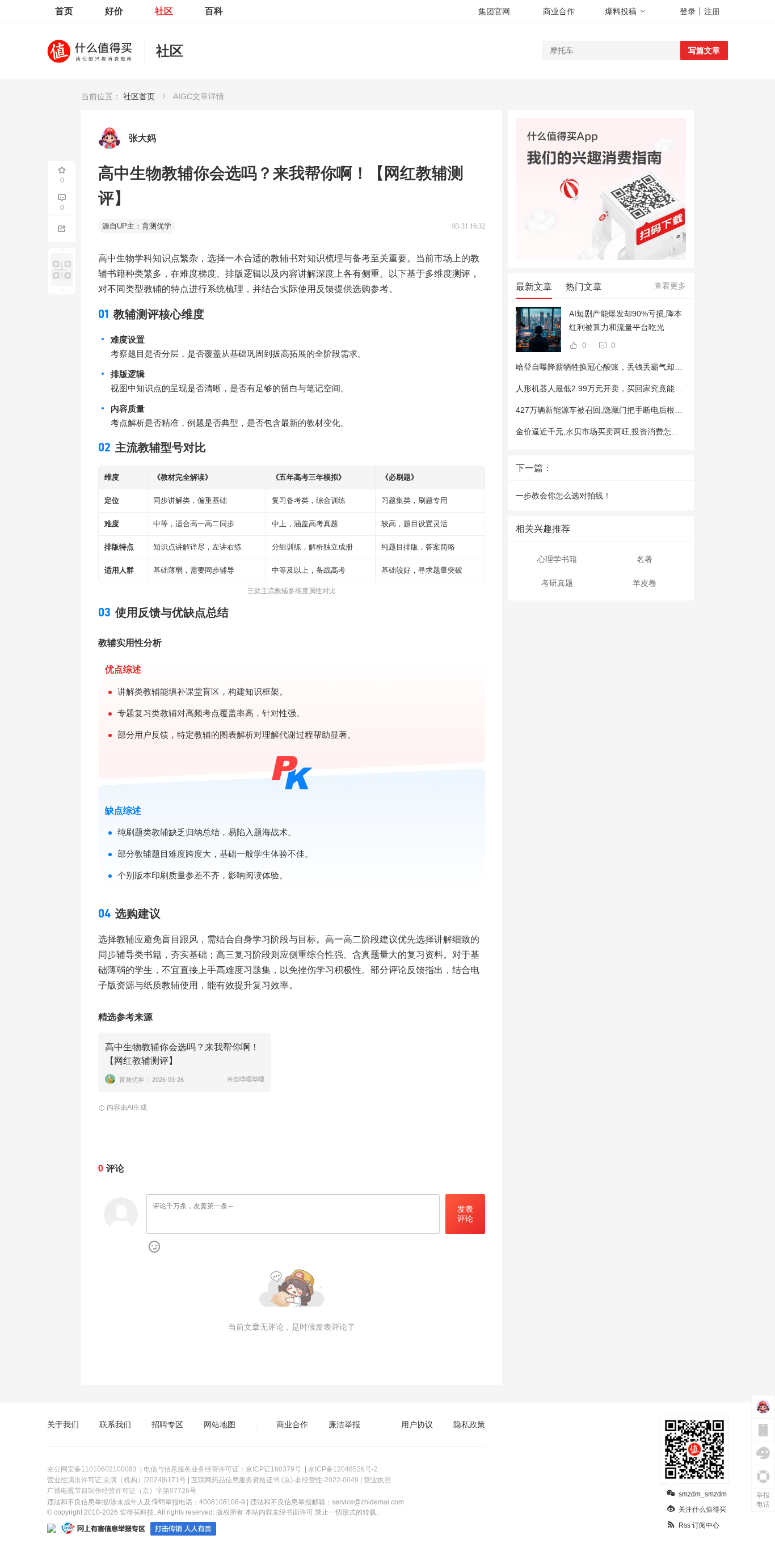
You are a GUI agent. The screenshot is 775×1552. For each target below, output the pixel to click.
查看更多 (670, 285)
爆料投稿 (621, 11)
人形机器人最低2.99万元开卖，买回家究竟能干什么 (607, 388)
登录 (688, 11)
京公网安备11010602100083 (92, 1469)
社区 (164, 11)
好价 (114, 11)
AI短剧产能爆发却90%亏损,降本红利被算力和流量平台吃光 (625, 320)
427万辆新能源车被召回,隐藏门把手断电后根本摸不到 (611, 410)
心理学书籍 (557, 559)
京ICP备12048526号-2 (343, 1469)
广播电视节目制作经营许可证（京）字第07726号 (121, 1491)
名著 (644, 559)
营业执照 (377, 1480)
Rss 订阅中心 (699, 1525)
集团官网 (494, 11)
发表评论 (465, 1213)
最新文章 (534, 286)
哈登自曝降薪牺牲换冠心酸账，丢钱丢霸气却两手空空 (611, 366)
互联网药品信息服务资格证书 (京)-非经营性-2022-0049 (275, 1480)
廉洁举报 (344, 1424)
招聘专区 (167, 1424)
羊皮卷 (644, 582)
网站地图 (219, 1424)
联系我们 (115, 1424)
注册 (712, 11)
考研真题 (557, 582)
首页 (64, 11)
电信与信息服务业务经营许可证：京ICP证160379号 (222, 1469)
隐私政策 (469, 1424)
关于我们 (63, 1424)
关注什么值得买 (702, 1509)
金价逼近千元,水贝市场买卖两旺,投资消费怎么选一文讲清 (617, 431)
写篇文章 (704, 50)
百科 (214, 11)
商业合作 (559, 11)
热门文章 (584, 286)
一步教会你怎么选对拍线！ (563, 495)
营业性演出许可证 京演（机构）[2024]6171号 (116, 1480)
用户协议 (417, 1424)
